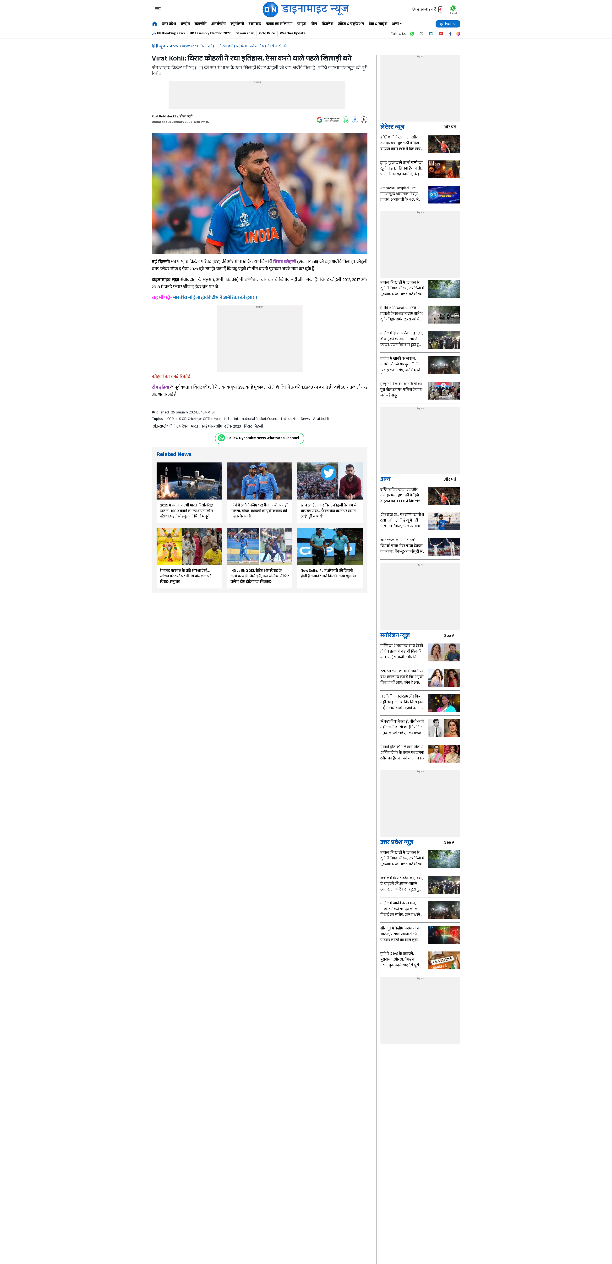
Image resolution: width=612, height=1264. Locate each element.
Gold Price (267, 34)
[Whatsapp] (221, 437)
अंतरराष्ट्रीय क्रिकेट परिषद (170, 427)
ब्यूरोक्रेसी (237, 24)
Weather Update (293, 34)
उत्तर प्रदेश (169, 24)
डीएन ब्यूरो (186, 117)
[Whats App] (346, 119)
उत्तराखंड (255, 24)
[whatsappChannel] (453, 9)
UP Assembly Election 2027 (210, 34)
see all (450, 636)
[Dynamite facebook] (450, 33)
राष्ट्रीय (185, 24)
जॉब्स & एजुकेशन (351, 24)
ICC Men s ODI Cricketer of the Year (194, 419)
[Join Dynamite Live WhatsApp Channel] (412, 33)
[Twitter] (364, 119)
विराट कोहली (253, 427)
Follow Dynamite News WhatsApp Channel (263, 438)
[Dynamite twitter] (421, 33)
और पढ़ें (450, 128)
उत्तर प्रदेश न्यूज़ (396, 843)
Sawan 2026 (245, 34)
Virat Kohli (321, 419)
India (227, 419)
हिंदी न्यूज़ (158, 47)
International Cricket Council (256, 419)
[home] (154, 24)
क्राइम (301, 24)
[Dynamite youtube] (440, 33)
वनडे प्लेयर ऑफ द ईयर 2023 (221, 427)
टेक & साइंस (378, 24)
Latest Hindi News (295, 419)
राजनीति (201, 24)
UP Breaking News (171, 34)
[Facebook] (355, 119)
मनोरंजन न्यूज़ (395, 636)
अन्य (385, 480)
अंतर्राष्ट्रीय (218, 24)
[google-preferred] (328, 119)
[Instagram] (458, 34)
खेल (314, 24)
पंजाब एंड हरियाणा (279, 24)
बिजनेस (327, 24)
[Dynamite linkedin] (431, 33)
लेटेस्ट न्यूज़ (392, 128)
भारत (194, 427)
